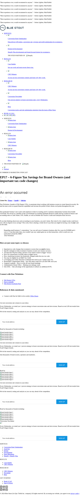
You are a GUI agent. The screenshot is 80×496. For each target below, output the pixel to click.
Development (8, 452)
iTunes (10, 200)
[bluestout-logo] (40, 28)
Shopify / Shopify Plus (11, 456)
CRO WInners (8, 464)
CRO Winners (8, 471)
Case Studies (8, 463)
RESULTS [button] (7, 59)
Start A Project (8, 483)
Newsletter (7, 473)
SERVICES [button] (7, 33)
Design (6, 451)
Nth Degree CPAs (9, 280)
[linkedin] (6, 487)
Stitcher (23, 200)
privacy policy (75, 493)
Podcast (6, 169)
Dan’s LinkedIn (9, 282)
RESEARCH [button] (8, 81)
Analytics (7, 449)
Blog (5, 474)
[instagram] (1, 487)
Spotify (16, 200)
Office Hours (34, 296)
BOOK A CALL (9, 113)
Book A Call (8, 481)
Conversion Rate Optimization (13, 447)
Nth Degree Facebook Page (12, 284)
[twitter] (4, 487)
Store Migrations (9, 454)
